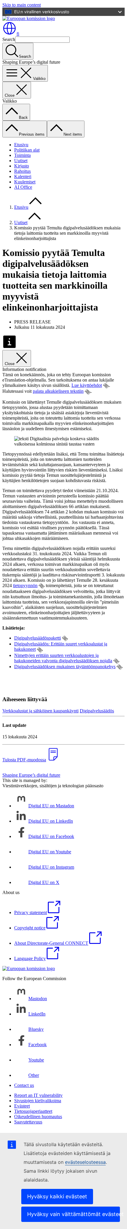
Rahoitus (22, 171)
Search (8, 39)
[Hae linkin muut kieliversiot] (106, 386)
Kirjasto (21, 165)
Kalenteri (22, 176)
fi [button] (18, 33)
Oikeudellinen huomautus (38, 1116)
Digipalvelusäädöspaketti (37, 637)
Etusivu (21, 144)
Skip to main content (21, 4)
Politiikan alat (27, 149)
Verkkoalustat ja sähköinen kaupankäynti (40, 710)
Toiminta (22, 155)
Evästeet (22, 1105)
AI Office (23, 187)
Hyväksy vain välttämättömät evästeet (73, 1214)
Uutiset (20, 160)
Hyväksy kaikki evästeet (57, 1196)
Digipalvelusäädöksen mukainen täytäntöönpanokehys (64, 666)
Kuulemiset (24, 181)
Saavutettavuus (28, 1121)
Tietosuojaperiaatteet (33, 1111)
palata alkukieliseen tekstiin (58, 391)
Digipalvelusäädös (97, 710)
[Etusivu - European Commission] (28, 18)
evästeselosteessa (85, 1162)
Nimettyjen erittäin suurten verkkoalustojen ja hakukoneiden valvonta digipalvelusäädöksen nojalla (63, 658)
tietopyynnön (25, 585)
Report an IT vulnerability (38, 1095)
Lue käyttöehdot (86, 385)
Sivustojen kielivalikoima (37, 1100)
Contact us (24, 1085)
